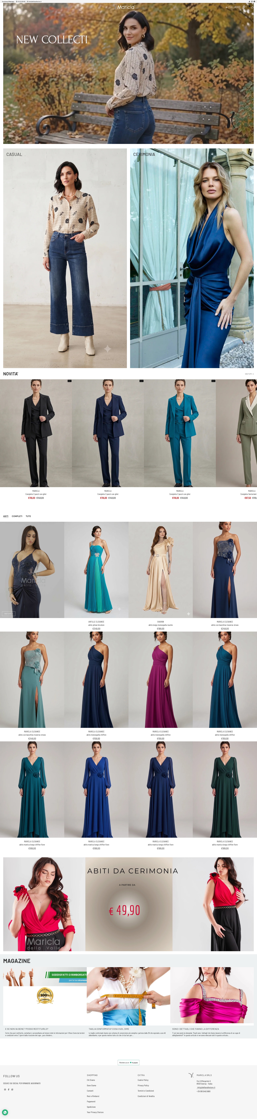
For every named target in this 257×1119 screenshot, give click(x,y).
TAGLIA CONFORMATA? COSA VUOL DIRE (109, 1029)
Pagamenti (91, 1101)
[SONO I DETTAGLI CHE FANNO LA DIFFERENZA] (212, 996)
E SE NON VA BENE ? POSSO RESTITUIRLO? (26, 1029)
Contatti (90, 1090)
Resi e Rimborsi (93, 1096)
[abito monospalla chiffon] (96, 680)
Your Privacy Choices (95, 1112)
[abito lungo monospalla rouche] (160, 570)
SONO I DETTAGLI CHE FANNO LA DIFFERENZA (195, 1029)
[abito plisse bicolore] (96, 570)
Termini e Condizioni (146, 1090)
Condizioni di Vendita (146, 1096)
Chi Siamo (91, 1080)
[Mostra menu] (4, 7)
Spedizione (91, 1106)
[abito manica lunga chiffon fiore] (32, 789)
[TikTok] (249, 1)
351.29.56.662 (21, 1)
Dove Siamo (91, 1085)
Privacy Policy (143, 1085)
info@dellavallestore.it (35, 1)
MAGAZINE (16, 960)
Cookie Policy (143, 1080)
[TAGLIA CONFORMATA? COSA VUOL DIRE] (128, 996)
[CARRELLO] (252, 7)
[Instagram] (252, 1)
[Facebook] (254, 1)
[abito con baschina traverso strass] (225, 570)
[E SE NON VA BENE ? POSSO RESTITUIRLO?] (45, 996)
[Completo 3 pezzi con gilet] (36, 433)
